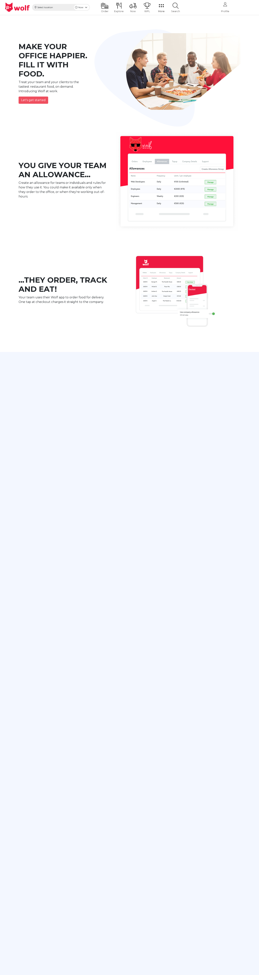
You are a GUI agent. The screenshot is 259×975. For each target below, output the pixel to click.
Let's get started (33, 100)
